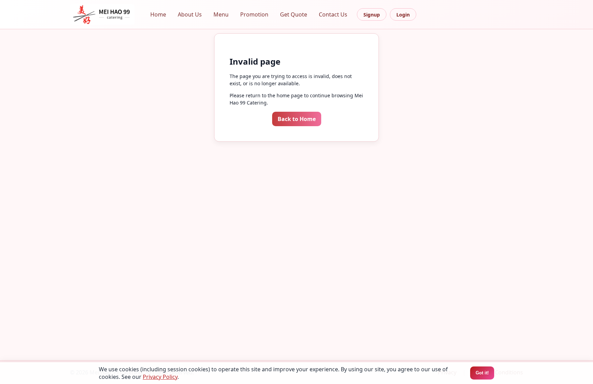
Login (403, 14)
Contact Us (333, 14)
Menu (221, 14)
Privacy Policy (160, 377)
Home (158, 14)
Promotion (254, 14)
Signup (371, 14)
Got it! (482, 372)
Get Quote (293, 14)
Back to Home (297, 119)
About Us (190, 14)
